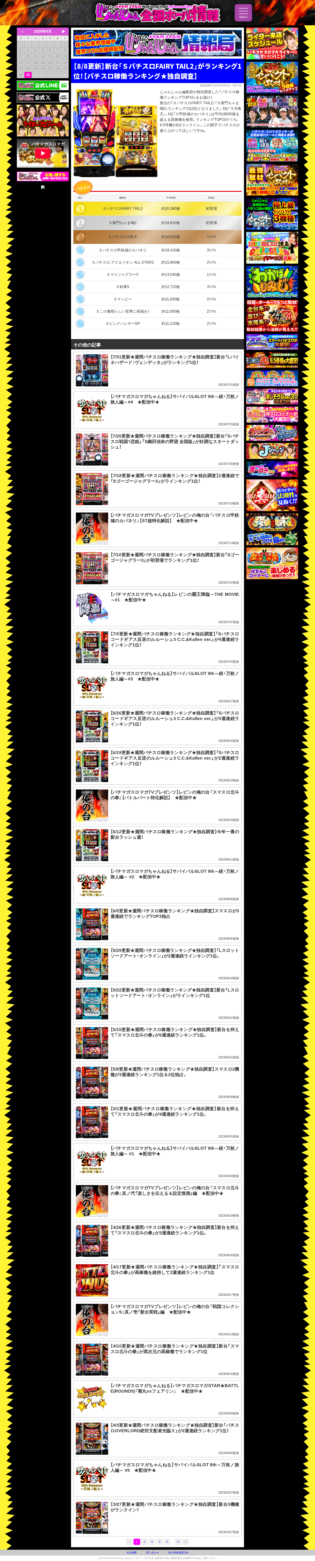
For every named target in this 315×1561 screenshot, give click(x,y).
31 (28, 75)
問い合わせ (152, 1552)
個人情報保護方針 (178, 1552)
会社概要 (132, 1552)
